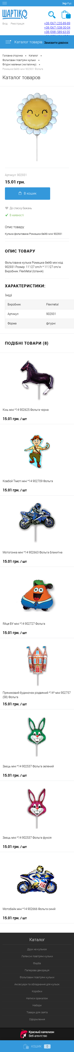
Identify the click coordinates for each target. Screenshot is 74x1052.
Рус (69, 3)
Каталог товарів (28, 42)
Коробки (37, 991)
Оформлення (37, 1019)
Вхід (4, 23)
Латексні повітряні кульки (37, 956)
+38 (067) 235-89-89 (57, 23)
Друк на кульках (37, 949)
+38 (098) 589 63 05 (57, 32)
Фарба (37, 963)
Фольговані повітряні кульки (37, 977)
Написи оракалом (37, 998)
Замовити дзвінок (56, 42)
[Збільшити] (37, 127)
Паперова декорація (37, 970)
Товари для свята (37, 1012)
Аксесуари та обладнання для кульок (37, 984)
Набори (37, 1005)
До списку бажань (21, 208)
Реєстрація (17, 23)
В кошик (30, 193)
